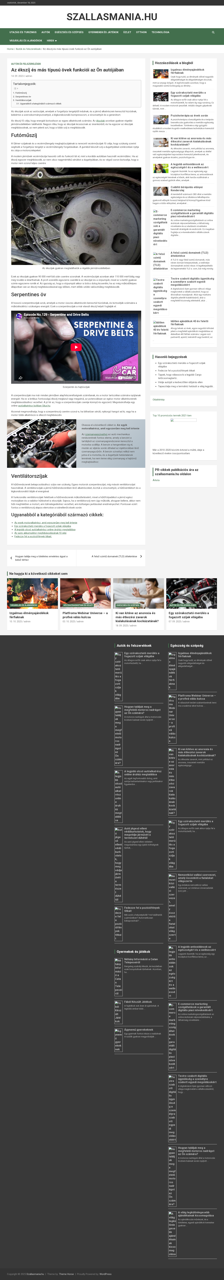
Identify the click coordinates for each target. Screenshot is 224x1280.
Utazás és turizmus (23, 32)
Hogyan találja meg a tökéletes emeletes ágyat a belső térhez (41, 558)
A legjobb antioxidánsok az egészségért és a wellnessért (189, 166)
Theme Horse (66, 1274)
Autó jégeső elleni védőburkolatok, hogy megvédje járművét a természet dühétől (137, 833)
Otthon (141, 32)
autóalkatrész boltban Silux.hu (34, 405)
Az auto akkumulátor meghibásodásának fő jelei (40, 533)
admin (29, 76)
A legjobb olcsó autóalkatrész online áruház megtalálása (44, 529)
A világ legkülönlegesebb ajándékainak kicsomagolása (196, 1214)
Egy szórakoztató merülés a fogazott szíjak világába (42, 526)
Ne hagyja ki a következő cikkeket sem (38, 574)
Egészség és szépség (69, 32)
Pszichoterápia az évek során (189, 115)
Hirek (50, 40)
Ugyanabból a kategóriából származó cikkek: (40, 104)
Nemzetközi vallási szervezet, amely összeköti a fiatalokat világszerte (197, 878)
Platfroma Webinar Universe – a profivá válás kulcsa (85, 615)
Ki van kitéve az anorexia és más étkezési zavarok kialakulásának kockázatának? (191, 141)
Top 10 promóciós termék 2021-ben (172, 415)
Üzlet (127, 32)
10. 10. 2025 (16, 621)
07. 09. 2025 (175, 621)
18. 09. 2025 (122, 625)
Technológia (160, 32)
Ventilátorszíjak (23, 100)
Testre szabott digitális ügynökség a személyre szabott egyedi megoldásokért (192, 281)
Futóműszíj (21, 92)
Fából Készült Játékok (138, 1001)
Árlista (156, 480)
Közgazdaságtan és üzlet (78, 605)
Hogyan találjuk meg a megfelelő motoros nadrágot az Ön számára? (142, 710)
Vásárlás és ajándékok (26, 40)
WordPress (106, 1274)
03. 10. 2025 (69, 621)
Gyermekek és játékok (103, 32)
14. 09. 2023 (17, 76)
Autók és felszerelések (26, 64)
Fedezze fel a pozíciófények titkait (33, 536)
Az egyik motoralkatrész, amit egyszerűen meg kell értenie (45, 522)
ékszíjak (100, 120)
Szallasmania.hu (112, 17)
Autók (45, 32)
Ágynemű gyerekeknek (138, 1029)
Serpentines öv (23, 96)
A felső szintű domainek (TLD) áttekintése (114, 556)
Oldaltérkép (159, 399)
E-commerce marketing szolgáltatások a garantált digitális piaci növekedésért (192, 213)
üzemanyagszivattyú (96, 434)
